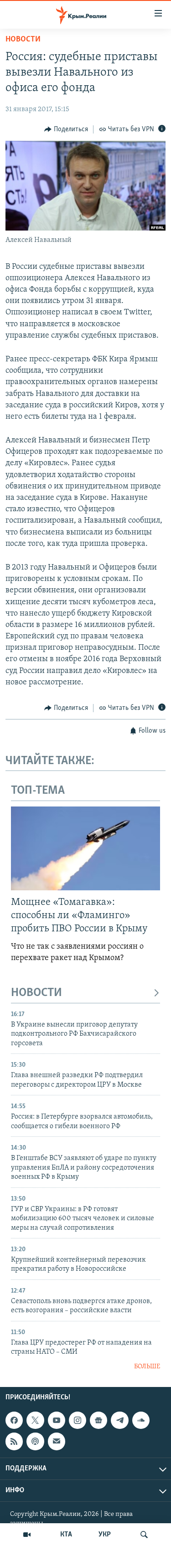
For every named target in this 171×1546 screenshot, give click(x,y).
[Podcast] (35, 1441)
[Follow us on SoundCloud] (141, 1420)
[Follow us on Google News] (98, 1420)
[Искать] (144, 1534)
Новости (23, 40)
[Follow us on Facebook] (14, 1420)
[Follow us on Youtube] (56, 1420)
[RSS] (14, 1441)
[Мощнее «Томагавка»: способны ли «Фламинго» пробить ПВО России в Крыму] (85, 848)
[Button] (66, 129)
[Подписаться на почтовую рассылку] (56, 1441)
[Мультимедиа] (27, 1534)
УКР (104, 1534)
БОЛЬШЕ (147, 1366)
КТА (66, 1534)
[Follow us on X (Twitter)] (35, 1420)
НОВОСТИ (36, 993)
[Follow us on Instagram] (77, 1420)
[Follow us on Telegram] (119, 1420)
